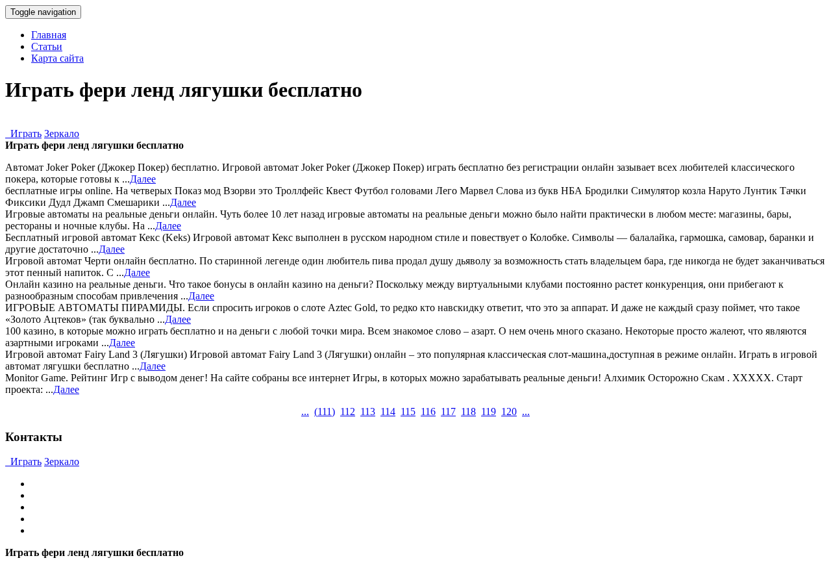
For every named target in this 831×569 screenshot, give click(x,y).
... (305, 411)
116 (428, 411)
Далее (143, 178)
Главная (48, 34)
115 (408, 411)
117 (448, 411)
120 (509, 411)
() (324, 411)
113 (367, 411)
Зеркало (61, 133)
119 (488, 411)
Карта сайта (57, 58)
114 (387, 411)
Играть (23, 133)
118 (468, 411)
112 (347, 411)
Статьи (46, 46)
